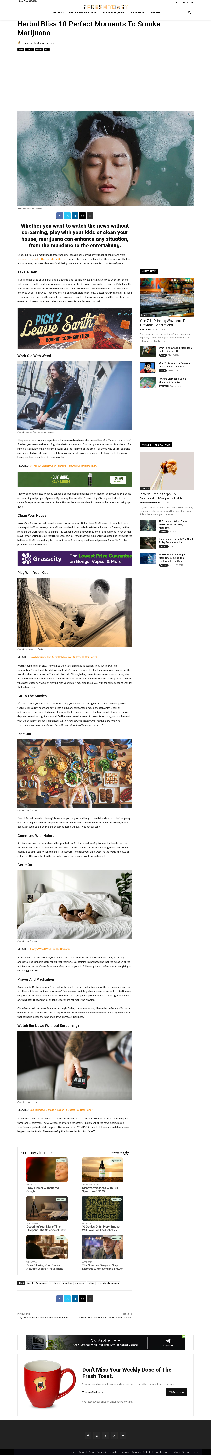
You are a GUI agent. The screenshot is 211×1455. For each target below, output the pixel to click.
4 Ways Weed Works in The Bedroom (50, 948)
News (47, 49)
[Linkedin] (75, 215)
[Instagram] (96, 1435)
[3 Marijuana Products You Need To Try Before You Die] (148, 543)
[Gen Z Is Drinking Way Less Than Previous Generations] (167, 297)
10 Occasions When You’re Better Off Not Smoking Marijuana (173, 524)
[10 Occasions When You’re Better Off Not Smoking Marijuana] (148, 525)
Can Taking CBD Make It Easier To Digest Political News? (61, 1109)
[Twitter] (67, 215)
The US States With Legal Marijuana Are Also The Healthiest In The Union (172, 557)
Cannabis (29, 49)
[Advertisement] (105, 81)
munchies (67, 1283)
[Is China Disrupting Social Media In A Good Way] (148, 382)
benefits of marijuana (37, 1283)
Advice (20, 49)
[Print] (90, 215)
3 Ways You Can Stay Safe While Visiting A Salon (105, 1317)
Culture (163, 355)
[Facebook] (59, 215)
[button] (190, 13)
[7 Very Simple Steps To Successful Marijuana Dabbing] (167, 471)
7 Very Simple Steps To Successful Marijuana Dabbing (163, 496)
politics (91, 1283)
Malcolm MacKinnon (35, 43)
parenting (80, 1283)
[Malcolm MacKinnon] (19, 43)
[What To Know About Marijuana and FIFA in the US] (148, 351)
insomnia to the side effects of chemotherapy (42, 258)
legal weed (55, 1283)
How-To (39, 49)
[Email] (82, 215)
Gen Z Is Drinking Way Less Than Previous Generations (165, 323)
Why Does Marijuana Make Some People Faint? (42, 1317)
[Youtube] (123, 1435)
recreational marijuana (108, 1283)
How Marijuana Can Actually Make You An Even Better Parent (63, 656)
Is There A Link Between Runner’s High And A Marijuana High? (63, 465)
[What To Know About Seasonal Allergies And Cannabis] (148, 367)
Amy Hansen (146, 329)
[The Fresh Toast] (105, 7)
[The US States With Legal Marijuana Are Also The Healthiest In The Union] (148, 558)
